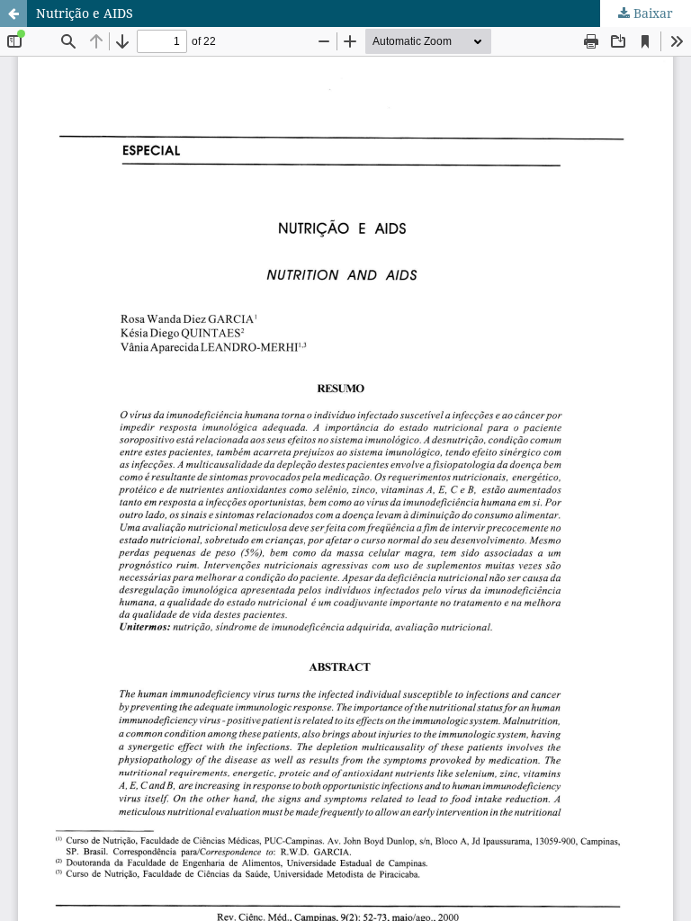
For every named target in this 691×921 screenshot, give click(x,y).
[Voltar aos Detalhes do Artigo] (13, 13)
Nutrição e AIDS (84, 13)
